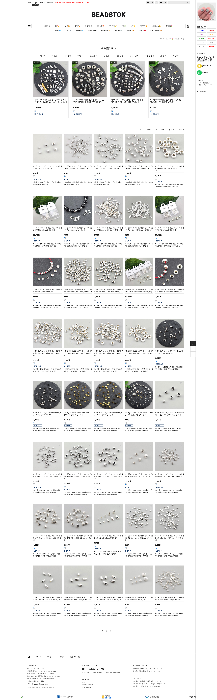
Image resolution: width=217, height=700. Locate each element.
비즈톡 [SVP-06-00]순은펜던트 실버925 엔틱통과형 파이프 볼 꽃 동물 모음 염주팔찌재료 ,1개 (127, 101)
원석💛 (133, 26)
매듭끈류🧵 (80, 30)
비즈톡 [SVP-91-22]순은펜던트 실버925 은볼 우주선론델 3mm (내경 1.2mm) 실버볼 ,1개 (78, 290)
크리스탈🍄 (100, 26)
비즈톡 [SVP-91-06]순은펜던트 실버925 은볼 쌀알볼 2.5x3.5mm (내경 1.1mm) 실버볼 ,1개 (169, 538)
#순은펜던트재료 (54, 182)
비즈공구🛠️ (118, 30)
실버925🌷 (169, 26)
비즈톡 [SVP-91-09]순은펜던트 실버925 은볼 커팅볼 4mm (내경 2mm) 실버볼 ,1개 (139, 167)
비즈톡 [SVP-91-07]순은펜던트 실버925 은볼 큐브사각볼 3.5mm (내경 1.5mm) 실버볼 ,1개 (47, 538)
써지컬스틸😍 (156, 26)
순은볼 (40, 56)
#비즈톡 (157, 184)
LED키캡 (47, 26)
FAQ (211, 42)
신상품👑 (67, 26)
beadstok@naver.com (40, 684)
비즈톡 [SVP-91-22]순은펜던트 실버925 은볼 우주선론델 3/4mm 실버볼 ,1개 (47, 290)
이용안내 (49, 657)
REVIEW (201, 46)
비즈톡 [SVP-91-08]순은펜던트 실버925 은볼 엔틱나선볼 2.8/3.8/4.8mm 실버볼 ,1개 (169, 414)
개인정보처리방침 (74, 657)
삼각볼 (54, 56)
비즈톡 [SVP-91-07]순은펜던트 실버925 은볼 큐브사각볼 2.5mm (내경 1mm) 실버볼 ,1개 (169, 475)
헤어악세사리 (92, 30)
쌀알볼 (119, 56)
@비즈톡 (205, 72)
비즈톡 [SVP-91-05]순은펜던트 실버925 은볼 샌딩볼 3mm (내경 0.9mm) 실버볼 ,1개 (169, 598)
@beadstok (206, 66)
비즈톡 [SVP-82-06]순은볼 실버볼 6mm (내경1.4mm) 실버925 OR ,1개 (47, 414)
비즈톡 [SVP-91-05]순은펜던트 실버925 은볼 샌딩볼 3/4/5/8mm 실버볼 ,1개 (139, 598)
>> (114, 631)
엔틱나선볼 (148, 56)
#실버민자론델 (173, 186)
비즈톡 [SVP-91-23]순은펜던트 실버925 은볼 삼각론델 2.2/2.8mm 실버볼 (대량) (47, 229)
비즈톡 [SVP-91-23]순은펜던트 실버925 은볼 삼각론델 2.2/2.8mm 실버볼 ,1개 (78, 229)
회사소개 (38, 657)
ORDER (42, 2)
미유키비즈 (88, 26)
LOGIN (29, 2)
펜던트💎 (58, 30)
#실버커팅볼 (37, 182)
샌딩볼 (106, 56)
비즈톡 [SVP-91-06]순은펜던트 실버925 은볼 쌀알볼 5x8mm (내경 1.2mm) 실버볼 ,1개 (108, 598)
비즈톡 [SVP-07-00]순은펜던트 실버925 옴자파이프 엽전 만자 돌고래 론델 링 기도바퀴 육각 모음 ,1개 (51, 101)
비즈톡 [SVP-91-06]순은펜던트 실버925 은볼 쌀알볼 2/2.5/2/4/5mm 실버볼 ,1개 (108, 537)
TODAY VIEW (201, 91)
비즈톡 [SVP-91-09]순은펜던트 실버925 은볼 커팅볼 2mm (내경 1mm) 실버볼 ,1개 (78, 167)
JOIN (35, 2)
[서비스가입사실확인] (153, 686)
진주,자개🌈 (113, 26)
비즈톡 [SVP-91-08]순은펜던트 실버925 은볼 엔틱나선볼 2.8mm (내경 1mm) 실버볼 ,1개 (47, 475)
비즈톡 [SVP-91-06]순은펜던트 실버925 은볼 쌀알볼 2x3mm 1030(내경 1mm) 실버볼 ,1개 (139, 538)
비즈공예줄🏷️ (105, 30)
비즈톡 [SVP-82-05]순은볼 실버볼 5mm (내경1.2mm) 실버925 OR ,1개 (169, 352)
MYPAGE (50, 2)
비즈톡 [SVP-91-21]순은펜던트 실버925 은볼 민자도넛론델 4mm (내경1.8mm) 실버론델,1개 (78, 353)
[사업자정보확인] (53, 671)
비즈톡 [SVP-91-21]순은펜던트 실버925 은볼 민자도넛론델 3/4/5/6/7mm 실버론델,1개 (169, 290)
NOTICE (201, 42)
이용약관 (61, 657)
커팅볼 (162, 56)
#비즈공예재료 (165, 184)
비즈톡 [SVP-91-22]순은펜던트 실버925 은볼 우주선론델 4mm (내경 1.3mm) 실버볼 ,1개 (108, 290)
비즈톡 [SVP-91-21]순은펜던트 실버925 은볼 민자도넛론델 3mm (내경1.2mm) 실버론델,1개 (47, 353)
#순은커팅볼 (45, 182)
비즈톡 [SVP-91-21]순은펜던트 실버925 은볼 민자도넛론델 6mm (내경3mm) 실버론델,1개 (139, 353)
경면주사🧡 (143, 26)
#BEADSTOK (165, 367)
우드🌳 (123, 26)
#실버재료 (45, 184)
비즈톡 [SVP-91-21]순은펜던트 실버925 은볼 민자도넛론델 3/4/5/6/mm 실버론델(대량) (139, 290)
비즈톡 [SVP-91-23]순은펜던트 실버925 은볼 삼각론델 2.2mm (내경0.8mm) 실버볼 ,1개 (108, 229)
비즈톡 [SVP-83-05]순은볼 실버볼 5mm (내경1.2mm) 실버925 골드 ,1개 (77, 414)
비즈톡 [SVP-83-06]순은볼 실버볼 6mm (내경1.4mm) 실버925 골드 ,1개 (108, 414)
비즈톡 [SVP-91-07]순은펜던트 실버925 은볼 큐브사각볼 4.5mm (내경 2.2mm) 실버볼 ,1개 (78, 538)
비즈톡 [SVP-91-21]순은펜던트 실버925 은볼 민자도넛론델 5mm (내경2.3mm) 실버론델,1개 (108, 353)
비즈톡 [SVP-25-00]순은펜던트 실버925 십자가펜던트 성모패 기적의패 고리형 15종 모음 (165, 101)
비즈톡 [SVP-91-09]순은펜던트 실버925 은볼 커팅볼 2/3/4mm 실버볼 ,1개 (47, 167)
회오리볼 (93, 56)
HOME (162, 39)
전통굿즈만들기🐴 (156, 30)
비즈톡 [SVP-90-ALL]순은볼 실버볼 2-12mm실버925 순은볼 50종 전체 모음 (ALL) (139, 414)
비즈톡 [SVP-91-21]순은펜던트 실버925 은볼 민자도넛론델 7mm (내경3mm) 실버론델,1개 (169, 168)
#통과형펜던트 (167, 369)
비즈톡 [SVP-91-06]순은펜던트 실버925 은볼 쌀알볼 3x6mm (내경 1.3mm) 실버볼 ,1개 (47, 598)
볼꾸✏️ (57, 26)
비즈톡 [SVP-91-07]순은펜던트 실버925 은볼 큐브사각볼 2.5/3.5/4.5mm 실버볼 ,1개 (139, 475)
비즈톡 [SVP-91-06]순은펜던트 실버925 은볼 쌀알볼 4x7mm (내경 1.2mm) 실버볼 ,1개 (78, 598)
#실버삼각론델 (51, 246)
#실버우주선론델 (174, 246)
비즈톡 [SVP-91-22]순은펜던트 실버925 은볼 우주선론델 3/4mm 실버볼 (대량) (169, 229)
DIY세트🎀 (142, 30)
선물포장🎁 (130, 30)
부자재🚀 (69, 30)
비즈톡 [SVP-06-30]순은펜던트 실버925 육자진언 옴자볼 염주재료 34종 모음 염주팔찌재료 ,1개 (88, 101)
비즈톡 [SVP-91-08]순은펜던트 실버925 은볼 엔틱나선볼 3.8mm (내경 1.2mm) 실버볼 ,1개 (78, 476)
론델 (174, 56)
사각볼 (67, 56)
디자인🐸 (77, 26)
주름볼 (79, 56)
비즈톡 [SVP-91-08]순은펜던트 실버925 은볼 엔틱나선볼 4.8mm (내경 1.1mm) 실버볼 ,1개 (108, 476)
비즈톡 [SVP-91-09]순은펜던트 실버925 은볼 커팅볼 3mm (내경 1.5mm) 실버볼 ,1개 (108, 167)
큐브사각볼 (132, 56)
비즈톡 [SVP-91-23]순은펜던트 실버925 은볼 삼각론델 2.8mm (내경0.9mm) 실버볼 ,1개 (139, 229)
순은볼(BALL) (179, 39)
